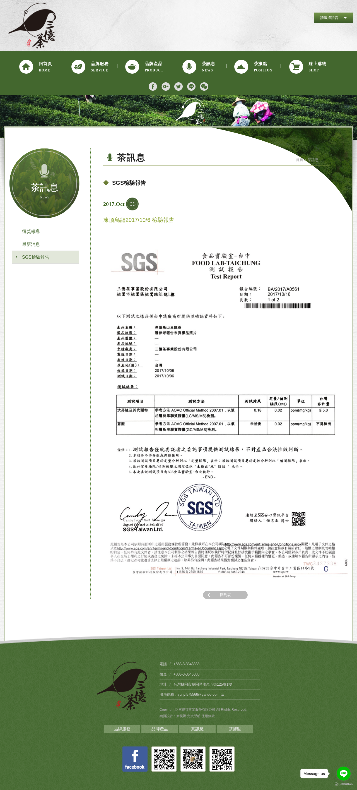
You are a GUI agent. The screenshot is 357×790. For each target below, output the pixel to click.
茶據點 (235, 728)
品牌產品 (159, 728)
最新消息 (31, 244)
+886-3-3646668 (186, 664)
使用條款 (208, 716)
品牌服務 (122, 728)
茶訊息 (197, 728)
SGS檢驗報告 (35, 257)
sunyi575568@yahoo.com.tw (201, 694)
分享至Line (191, 86)
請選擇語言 (329, 18)
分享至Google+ (165, 86)
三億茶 (32, 26)
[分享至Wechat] (204, 86)
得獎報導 (31, 231)
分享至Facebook (153, 86)
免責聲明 (194, 716)
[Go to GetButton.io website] (344, 784)
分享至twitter (178, 86)
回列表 (225, 595)
